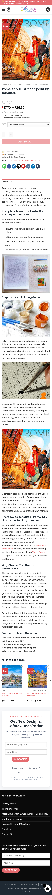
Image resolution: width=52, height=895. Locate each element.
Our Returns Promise (12, 819)
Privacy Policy (11, 884)
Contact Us (7, 834)
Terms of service (10, 809)
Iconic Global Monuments (37, 85)
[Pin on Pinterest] (23, 166)
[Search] (9, 9)
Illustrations (25, 160)
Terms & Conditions (28, 884)
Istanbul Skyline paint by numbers (12, 694)
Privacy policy (9, 803)
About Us (6, 829)
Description (8, 182)
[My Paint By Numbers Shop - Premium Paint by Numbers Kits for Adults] (29, 9)
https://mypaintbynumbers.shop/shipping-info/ (25, 814)
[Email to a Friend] (18, 166)
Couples (10, 160)
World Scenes (39, 552)
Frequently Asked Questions (16, 824)
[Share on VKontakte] (28, 166)
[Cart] (48, 9)
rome (37, 160)
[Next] (50, 685)
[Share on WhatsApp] (4, 166)
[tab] (26, 181)
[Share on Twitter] (14, 166)
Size (4, 124)
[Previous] (2, 685)
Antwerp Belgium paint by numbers (38, 694)
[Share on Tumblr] (38, 166)
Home (4, 85)
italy (32, 160)
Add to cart (26, 141)
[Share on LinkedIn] (33, 166)
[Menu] (3, 9)
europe (17, 160)
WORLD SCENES (17, 85)
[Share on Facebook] (9, 166)
